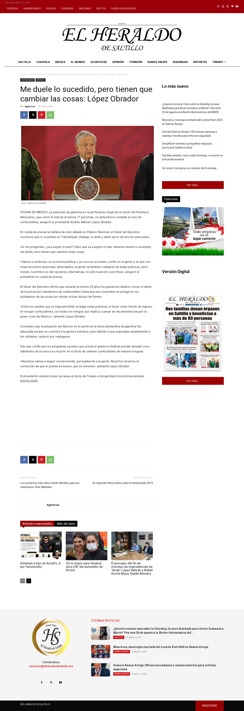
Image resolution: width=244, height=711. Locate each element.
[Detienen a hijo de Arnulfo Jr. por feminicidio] (41, 546)
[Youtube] (237, 6)
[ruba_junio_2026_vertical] (193, 254)
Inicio (23, 74)
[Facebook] (218, 6)
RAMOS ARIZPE (121, 651)
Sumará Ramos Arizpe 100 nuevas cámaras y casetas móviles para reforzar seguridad (189, 133)
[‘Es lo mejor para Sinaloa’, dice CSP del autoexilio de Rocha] (86, 546)
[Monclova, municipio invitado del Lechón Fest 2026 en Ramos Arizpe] (100, 651)
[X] (227, 6)
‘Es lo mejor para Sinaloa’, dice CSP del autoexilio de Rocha (84, 566)
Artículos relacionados (37, 523)
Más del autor (66, 523)
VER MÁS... (192, 185)
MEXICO (40, 80)
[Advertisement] (86, 415)
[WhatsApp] (50, 115)
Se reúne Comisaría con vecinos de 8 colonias (189, 168)
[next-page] (28, 580)
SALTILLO (118, 637)
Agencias (30, 106)
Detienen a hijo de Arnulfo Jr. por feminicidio (41, 565)
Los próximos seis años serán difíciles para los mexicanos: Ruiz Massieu (49, 485)
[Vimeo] (232, 6)
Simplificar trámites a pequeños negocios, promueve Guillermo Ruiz (187, 145)
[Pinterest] (41, 115)
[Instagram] (223, 6)
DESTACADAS (37, 74)
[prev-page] (22, 580)
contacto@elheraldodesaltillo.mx (51, 666)
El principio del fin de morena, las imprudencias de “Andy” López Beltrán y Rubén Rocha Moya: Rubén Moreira (132, 568)
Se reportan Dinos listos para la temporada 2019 (122, 483)
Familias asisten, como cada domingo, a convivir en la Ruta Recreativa (192, 157)
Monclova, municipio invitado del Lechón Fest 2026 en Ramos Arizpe (192, 121)
